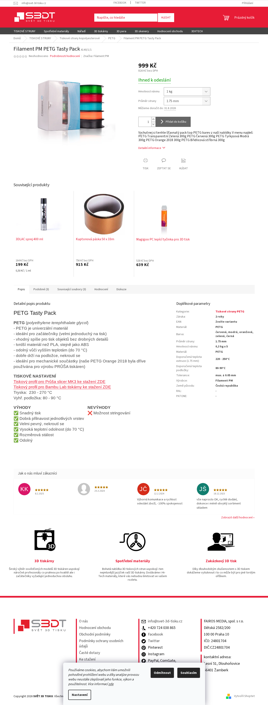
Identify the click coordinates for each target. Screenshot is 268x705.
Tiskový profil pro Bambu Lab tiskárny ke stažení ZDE (62, 387)
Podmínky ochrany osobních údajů (101, 643)
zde (111, 684)
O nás (83, 621)
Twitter (140, 3)
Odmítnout (162, 672)
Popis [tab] (21, 289)
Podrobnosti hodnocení (65, 56)
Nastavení (79, 695)
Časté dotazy (89, 652)
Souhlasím (189, 672)
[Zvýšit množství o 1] (153, 119)
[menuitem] (24, 31)
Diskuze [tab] (121, 289)
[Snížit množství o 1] (153, 124)
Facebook (120, 3)
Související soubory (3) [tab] (71, 289)
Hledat (166, 17)
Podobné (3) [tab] (41, 289)
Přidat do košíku (176, 122)
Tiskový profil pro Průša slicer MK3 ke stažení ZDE (60, 381)
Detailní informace (149, 148)
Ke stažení (87, 659)
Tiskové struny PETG (229, 311)
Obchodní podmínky (94, 634)
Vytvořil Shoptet (244, 696)
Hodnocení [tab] (101, 289)
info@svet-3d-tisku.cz (165, 621)
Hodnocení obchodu (95, 627)
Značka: (96, 56)
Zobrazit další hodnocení (237, 517)
